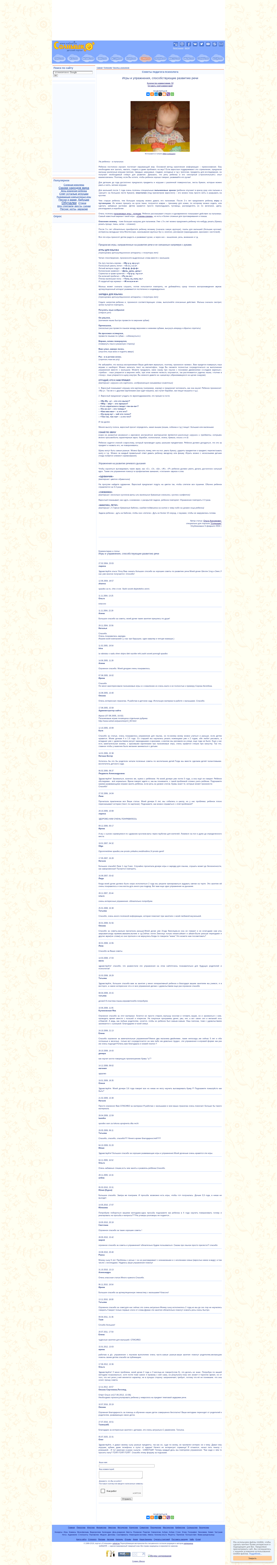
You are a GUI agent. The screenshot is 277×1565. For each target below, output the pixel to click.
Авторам (110, 1539)
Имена (150, 1535)
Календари (106, 1532)
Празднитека (155, 1528)
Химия (210, 1532)
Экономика (202, 1532)
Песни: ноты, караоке (74, 209)
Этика (184, 1532)
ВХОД (187, 48)
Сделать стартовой (162, 1539)
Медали (103, 1535)
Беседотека (204, 1528)
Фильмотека (101, 1528)
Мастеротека (168, 1528)
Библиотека (180, 1528)
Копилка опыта (161, 1535)
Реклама (101, 1539)
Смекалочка (156, 1532)
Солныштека (192, 1528)
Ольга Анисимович (212, 521)
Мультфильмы (83, 1532)
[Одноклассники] (152, 94)
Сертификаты (122, 1535)
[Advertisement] (138, 20)
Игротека (91, 1528)
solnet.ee (116, 1543)
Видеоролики (95, 1532)
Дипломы (111, 1535)
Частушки (218, 1532)
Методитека (123, 1528)
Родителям (108, 68)
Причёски (180, 1535)
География (192, 1532)
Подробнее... (255, 1553)
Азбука (165, 1532)
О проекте (92, 1539)
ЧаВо (192, 1539)
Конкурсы (58, 1532)
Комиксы (72, 1532)
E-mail (198, 1539)
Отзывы (128, 1539)
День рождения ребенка (74, 191)
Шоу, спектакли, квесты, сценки (74, 206)
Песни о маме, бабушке (74, 199)
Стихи (82, 203)
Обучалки (69, 203)
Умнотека (112, 1528)
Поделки (146, 1532)
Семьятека (144, 1528)
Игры (66, 1532)
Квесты (129, 1532)
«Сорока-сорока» (144, 216)
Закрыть (252, 1558)
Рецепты (171, 1535)
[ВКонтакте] (148, 94)
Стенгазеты (83, 1535)
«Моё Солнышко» (168, 154)
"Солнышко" (216, 523)
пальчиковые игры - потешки (127, 213)
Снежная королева (74, 185)
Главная (100, 68)
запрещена (188, 1543)
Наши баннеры (146, 1539)
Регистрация (178, 48)
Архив (135, 1539)
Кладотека (133, 1528)
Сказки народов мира (74, 188)
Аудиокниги (72, 1535)
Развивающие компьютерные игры (74, 197)
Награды (119, 1539)
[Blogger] (164, 94)
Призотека (81, 1528)
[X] (160, 94)
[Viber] (168, 94)
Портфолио (94, 1535)
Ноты (64, 1535)
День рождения (118, 1532)
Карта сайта (81, 1539)
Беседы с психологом (121, 68)
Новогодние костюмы (138, 1535)
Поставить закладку (180, 1539)
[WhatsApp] (172, 94)
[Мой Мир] (156, 94)
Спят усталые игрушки (73, 193)
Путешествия (190, 1535)
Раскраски (137, 1532)
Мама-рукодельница (206, 1535)
